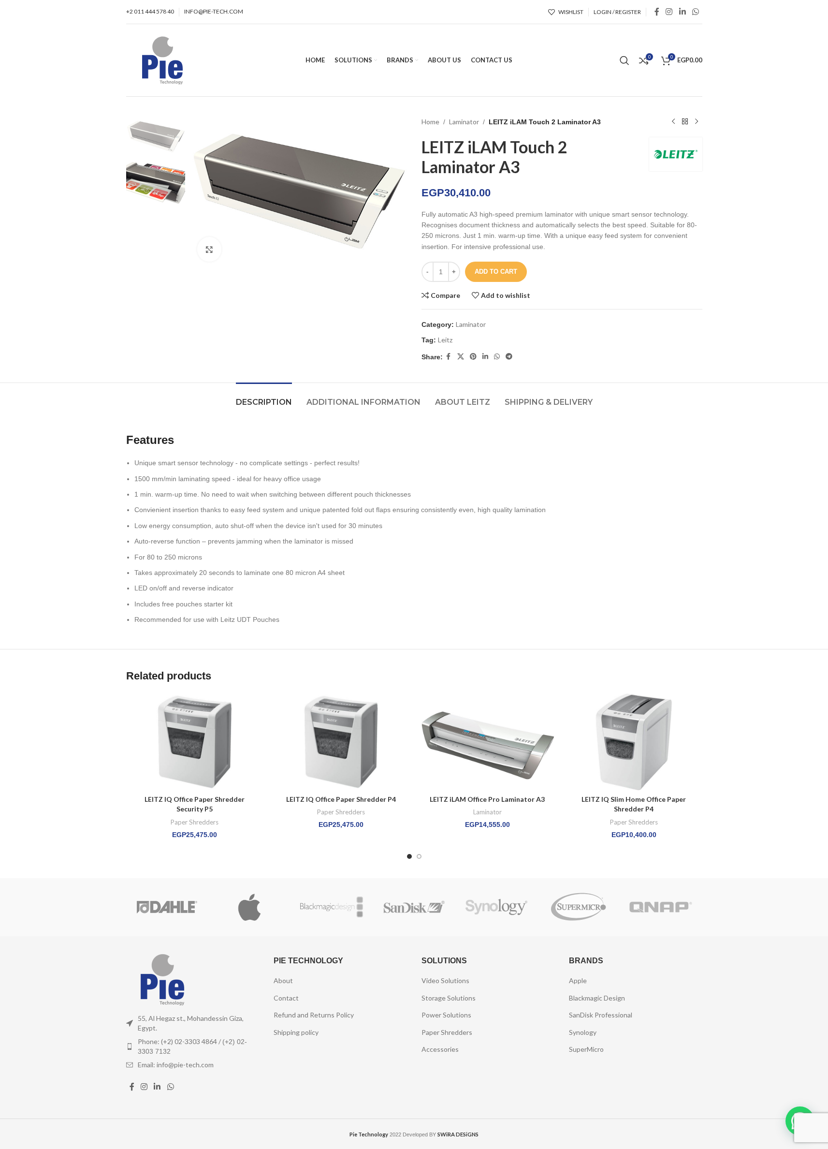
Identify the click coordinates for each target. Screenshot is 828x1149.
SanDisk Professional (600, 1015)
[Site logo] (162, 59)
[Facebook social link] (657, 11)
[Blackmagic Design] (332, 907)
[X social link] (460, 356)
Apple (578, 980)
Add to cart (496, 271)
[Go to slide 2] (419, 856)
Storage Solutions (448, 998)
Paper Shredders (194, 822)
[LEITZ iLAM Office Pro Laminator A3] (487, 741)
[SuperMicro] (578, 907)
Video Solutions (445, 980)
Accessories (440, 1049)
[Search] (624, 60)
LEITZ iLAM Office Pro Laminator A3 (487, 799)
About (283, 980)
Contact (286, 998)
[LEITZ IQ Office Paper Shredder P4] (341, 741)
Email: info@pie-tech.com (176, 1065)
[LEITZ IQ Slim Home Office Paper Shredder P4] (634, 741)
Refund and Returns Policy (314, 1015)
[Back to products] (685, 122)
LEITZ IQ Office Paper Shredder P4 (341, 799)
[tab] (264, 397)
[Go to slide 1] (409, 856)
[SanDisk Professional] (414, 907)
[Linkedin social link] (682, 11)
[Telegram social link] (509, 356)
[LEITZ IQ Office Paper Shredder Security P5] (194, 741)
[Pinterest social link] (473, 356)
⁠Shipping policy (296, 1032)
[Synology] (496, 907)
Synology (582, 1032)
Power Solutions (446, 1015)
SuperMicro (586, 1049)
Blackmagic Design (597, 998)
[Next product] (696, 122)
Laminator (464, 122)
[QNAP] (661, 907)
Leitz (445, 340)
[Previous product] (673, 122)
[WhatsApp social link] (695, 11)
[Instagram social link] (669, 11)
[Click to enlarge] (209, 249)
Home (430, 122)
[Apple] (249, 907)
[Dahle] (167, 907)
